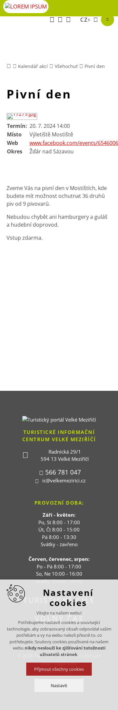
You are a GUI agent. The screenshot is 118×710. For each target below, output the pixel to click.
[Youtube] (60, 19)
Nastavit (59, 685)
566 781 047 (63, 472)
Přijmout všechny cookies (59, 669)
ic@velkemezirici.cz (64, 480)
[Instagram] (68, 19)
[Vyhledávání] (96, 19)
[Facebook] (51, 19)
